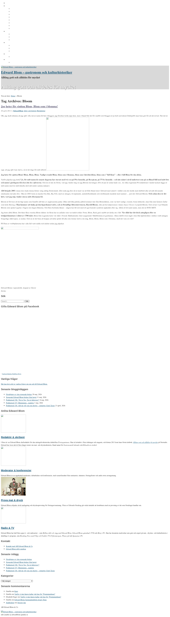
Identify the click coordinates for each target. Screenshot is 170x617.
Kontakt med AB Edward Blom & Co (26, 57)
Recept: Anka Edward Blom (22, 46)
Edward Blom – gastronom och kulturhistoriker (36, 72)
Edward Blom (18, 111)
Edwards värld (12, 31)
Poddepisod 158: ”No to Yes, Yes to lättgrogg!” (22, 400)
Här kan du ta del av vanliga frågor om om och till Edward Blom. (24, 384)
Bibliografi (15, 23)
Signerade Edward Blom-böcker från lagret (21, 397)
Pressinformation (13, 60)
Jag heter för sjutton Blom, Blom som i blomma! (29, 106)
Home (13, 96)
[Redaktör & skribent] (13, 432)
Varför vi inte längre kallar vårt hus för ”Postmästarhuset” (34, 594)
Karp (16, 591)
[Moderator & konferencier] (13, 465)
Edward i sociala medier (21, 37)
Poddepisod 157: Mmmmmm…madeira (20, 403)
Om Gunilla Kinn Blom (20, 9)
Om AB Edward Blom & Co (22, 12)
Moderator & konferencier (16, 470)
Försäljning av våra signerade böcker (19, 394)
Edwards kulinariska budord (23, 48)
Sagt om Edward (18, 14)
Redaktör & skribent (13, 437)
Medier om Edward (19, 20)
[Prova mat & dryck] (13, 495)
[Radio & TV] (13, 523)
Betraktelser (41, 111)
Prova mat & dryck (12, 500)
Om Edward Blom (13, 6)
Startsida (10, 3)
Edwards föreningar (19, 29)
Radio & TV (7, 528)
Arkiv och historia (30, 111)
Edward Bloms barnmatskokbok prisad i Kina (30, 600)
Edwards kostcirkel (19, 40)
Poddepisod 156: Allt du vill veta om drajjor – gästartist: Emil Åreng (30, 405)
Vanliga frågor (17, 26)
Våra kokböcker (12, 43)
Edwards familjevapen (20, 34)
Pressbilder (16, 63)
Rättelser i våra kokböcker (22, 51)
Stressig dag (21, 602)
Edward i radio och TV (20, 17)
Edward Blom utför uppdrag (17, 54)
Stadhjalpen (10, 602)
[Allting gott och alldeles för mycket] (18, 67)
